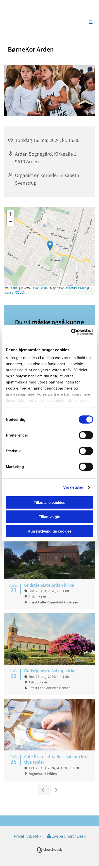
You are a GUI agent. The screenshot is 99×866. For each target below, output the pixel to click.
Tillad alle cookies (49, 502)
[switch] (86, 435)
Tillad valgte (49, 517)
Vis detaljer (73, 487)
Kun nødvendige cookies (50, 531)
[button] (84, 22)
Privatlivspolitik (27, 835)
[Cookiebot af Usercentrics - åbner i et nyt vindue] (71, 332)
